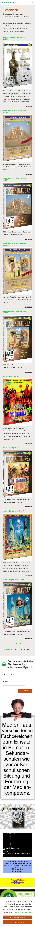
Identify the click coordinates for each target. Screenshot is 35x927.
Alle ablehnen (17, 922)
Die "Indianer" (11, 376)
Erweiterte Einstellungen (22, 912)
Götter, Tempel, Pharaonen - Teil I (15, 111)
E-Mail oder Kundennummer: (12, 675)
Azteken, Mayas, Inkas (13, 511)
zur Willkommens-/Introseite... (17, 883)
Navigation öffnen (8, 2)
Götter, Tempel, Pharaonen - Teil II (15, 244)
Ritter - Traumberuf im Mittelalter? (15, 38)
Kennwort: (6, 681)
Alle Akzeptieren (17, 917)
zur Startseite (7, 650)
